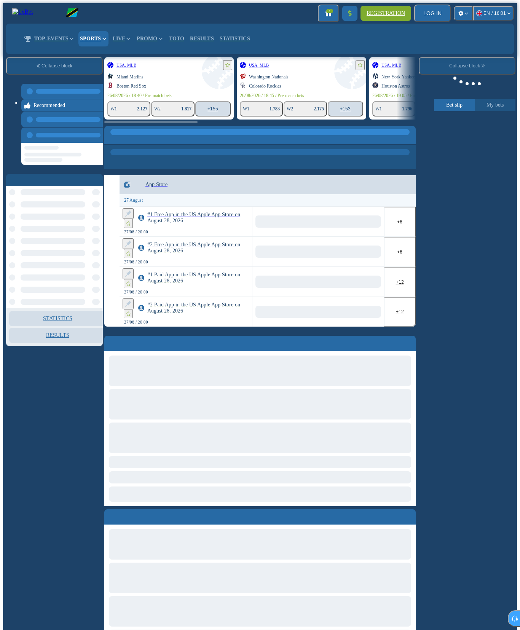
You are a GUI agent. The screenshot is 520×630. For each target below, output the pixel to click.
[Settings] (463, 13)
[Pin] (128, 213)
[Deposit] (349, 13)
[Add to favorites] (227, 65)
